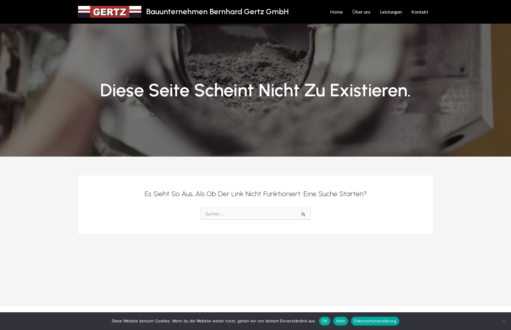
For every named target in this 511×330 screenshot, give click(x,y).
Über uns (361, 11)
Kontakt (419, 11)
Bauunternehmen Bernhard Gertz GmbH (217, 11)
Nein (340, 320)
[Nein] (504, 321)
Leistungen (391, 11)
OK (325, 320)
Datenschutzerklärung (375, 320)
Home (336, 11)
